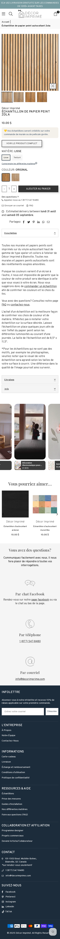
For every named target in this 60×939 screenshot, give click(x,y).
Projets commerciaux (13, 835)
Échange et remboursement (16, 767)
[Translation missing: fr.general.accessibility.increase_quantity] (14, 189)
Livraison (9, 379)
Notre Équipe (8, 735)
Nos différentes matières (15, 809)
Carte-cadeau (9, 756)
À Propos (6, 730)
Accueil (5, 22)
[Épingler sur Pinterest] (33, 222)
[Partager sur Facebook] (23, 222)
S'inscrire (52, 711)
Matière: (12, 151)
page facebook (40, 600)
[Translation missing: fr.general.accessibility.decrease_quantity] (4, 189)
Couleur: (15, 170)
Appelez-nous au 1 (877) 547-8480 (21, 200)
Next (55, 62)
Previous (4, 62)
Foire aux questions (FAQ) (15, 814)
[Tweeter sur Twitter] (28, 222)
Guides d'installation (12, 804)
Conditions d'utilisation (13, 772)
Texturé (17, 157)
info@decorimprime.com (30, 679)
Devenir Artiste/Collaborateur (17, 841)
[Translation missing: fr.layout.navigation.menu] (3, 13)
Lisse (6, 157)
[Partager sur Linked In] (38, 222)
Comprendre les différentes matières (18, 163)
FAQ (31, 205)
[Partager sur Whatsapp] (43, 222)
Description (10, 232)
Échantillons (8, 793)
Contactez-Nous (10, 740)
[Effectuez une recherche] (10, 13)
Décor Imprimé (11, 108)
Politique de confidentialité (16, 777)
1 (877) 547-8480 (30, 641)
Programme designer (12, 830)
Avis (6, 388)
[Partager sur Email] (48, 222)
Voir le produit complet (21, 143)
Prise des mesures (11, 798)
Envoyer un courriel (14, 205)
